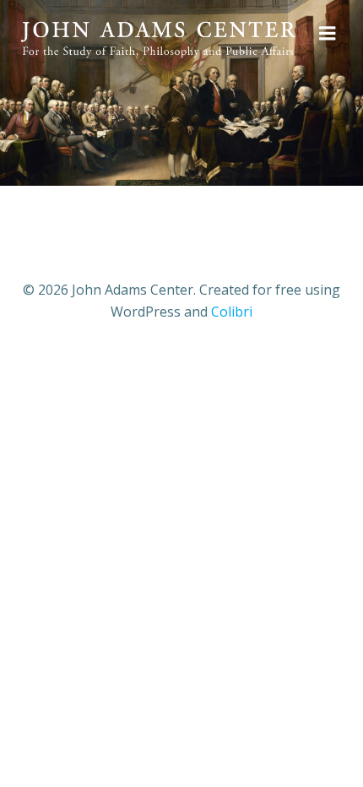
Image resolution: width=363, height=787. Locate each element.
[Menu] (327, 33)
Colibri (231, 311)
